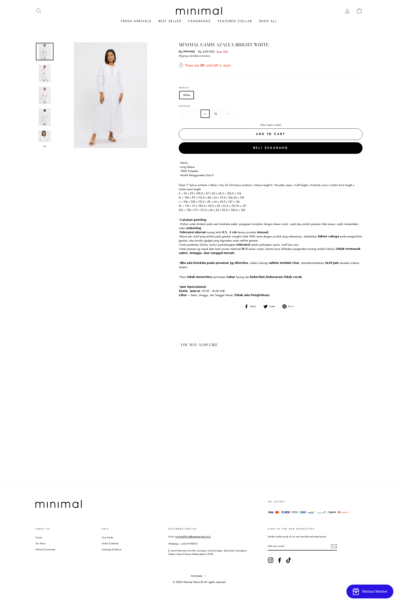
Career (38, 537)
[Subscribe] (334, 546)
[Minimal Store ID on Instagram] (270, 560)
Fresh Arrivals (136, 21)
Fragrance (199, 21)
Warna (184, 87)
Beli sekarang (270, 148)
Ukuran (184, 106)
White (186, 95)
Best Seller (169, 21)
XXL (228, 114)
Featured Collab (235, 21)
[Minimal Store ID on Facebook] (279, 560)
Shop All (268, 21)
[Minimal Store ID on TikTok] (288, 560)
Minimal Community (45, 549)
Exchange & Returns (111, 549)
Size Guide (107, 537)
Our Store (40, 543)
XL (215, 114)
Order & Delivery (110, 543)
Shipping (183, 56)
